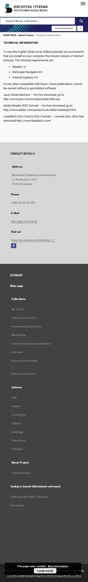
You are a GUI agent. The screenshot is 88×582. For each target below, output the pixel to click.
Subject (16, 423)
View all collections (23, 373)
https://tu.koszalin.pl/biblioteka (31, 240)
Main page (16, 286)
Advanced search (64, 28)
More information (58, 566)
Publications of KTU (24, 318)
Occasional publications (27, 326)
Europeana (17, 505)
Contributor (19, 414)
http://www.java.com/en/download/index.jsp (31, 99)
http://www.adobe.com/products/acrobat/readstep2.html (39, 110)
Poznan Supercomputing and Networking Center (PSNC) (44, 575)
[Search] (81, 21)
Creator (16, 406)
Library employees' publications (31, 343)
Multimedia (18, 335)
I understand (45, 571)
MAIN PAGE (9, 35)
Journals (17, 352)
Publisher (17, 449)
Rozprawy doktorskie (24, 360)
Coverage (17, 432)
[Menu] (83, 3)
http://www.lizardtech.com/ (33, 120)
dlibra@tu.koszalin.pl (24, 221)
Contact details (21, 473)
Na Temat (18, 309)
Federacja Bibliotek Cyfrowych (29, 496)
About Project (26, 35)
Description (18, 440)
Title (14, 397)
